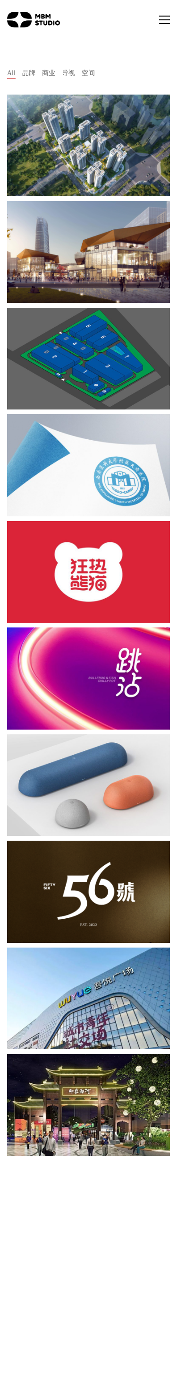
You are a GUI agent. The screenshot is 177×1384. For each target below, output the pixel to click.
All (11, 73)
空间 (88, 73)
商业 (48, 73)
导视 (68, 73)
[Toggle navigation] (164, 19)
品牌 (28, 73)
